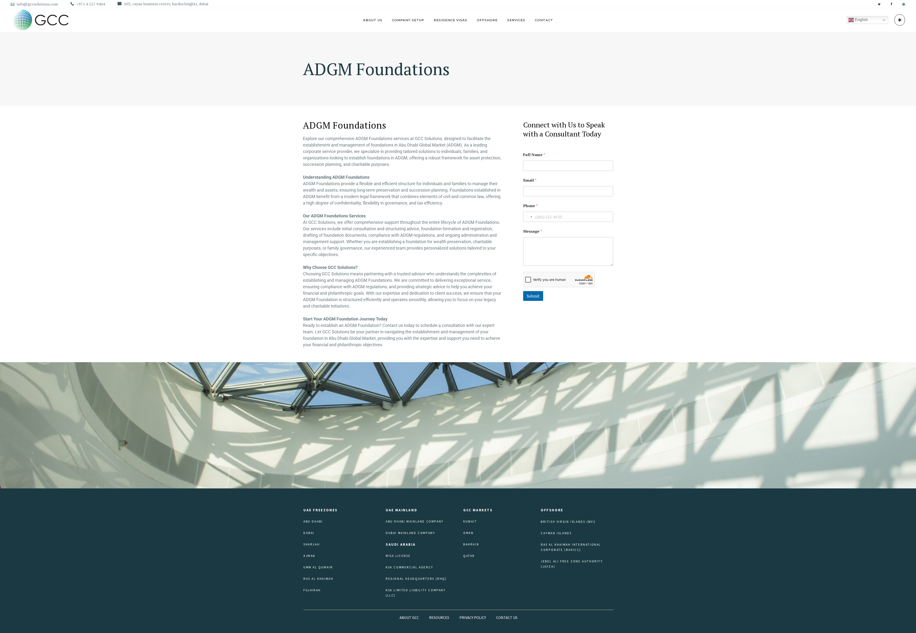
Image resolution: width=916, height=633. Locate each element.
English (861, 20)
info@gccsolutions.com (37, 4)
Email (529, 180)
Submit (533, 296)
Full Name (534, 154)
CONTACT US (506, 617)
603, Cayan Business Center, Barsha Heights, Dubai (166, 3)
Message (532, 231)
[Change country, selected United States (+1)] (528, 217)
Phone (530, 206)
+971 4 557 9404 (90, 4)
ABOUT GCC (409, 617)
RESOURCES (439, 617)
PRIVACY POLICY (472, 617)
